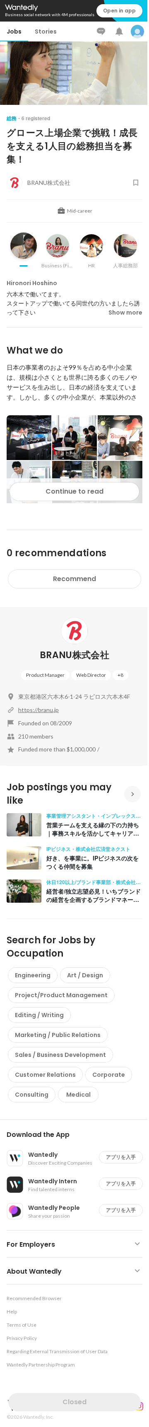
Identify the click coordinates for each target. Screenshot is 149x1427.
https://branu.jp (38, 709)
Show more (125, 312)
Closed (74, 1402)
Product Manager (45, 675)
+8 (120, 675)
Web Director (91, 675)
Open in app (119, 10)
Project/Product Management (61, 995)
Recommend (74, 579)
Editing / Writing (39, 1015)
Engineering (32, 975)
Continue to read (74, 491)
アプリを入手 (121, 1156)
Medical (78, 1094)
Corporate (108, 1075)
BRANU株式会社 (74, 655)
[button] (78, 1135)
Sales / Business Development (60, 1055)
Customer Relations (45, 1075)
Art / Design (85, 975)
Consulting (31, 1094)
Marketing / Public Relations (58, 1035)
